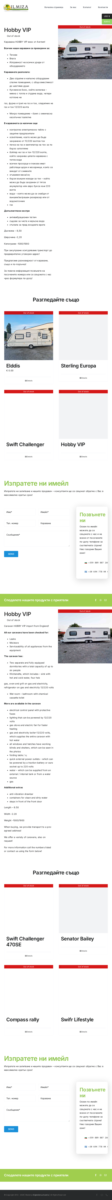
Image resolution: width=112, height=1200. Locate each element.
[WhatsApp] (100, 600)
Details (30, 381)
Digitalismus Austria (41, 1195)
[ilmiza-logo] (16, 4)
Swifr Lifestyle (77, 1020)
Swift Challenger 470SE (25, 942)
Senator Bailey (77, 939)
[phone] (107, 1195)
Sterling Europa (78, 366)
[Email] (105, 600)
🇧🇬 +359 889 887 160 (97, 562)
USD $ (106, 16)
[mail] (102, 1195)
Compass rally (22, 1020)
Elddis (13, 366)
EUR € (106, 21)
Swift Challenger (25, 444)
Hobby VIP (73, 444)
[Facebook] (95, 600)
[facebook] (97, 1195)
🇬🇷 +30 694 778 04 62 (97, 571)
